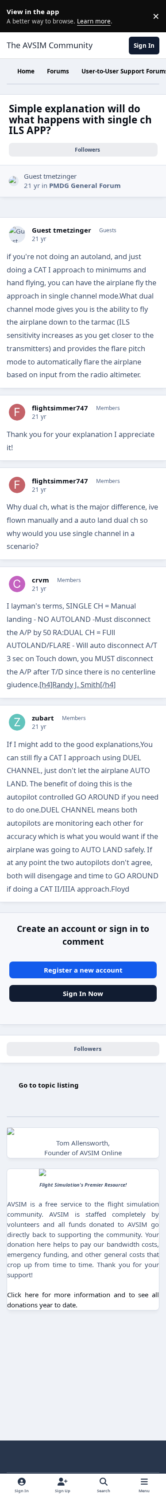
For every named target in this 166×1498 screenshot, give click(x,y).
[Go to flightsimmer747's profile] (17, 412)
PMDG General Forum (85, 185)
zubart (43, 718)
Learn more (17, 15)
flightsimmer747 (60, 408)
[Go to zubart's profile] (17, 722)
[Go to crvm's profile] (17, 584)
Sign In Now (83, 993)
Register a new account (83, 969)
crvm (40, 580)
